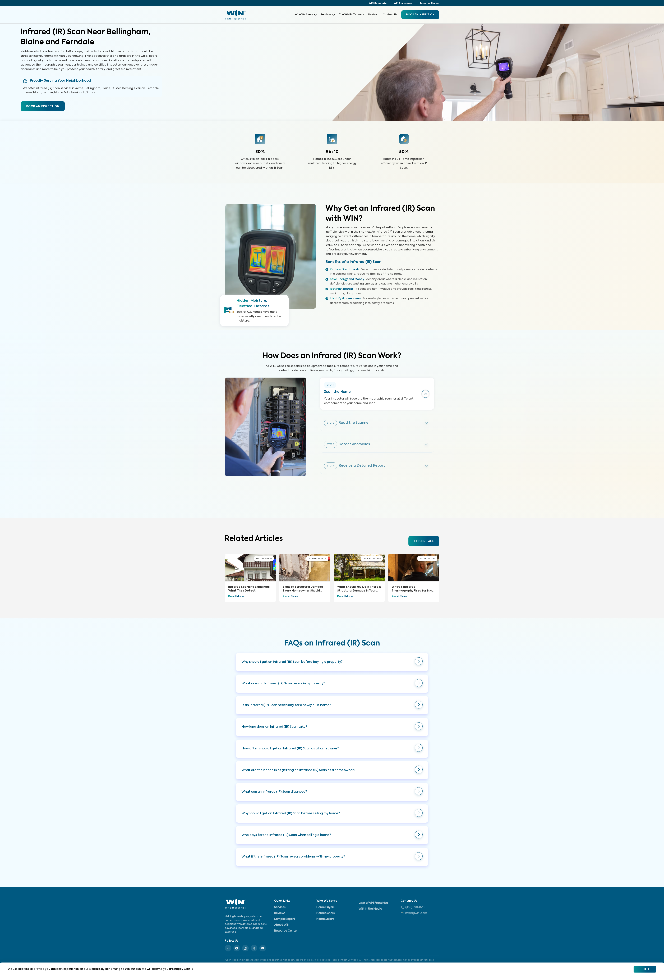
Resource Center (429, 3)
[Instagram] (245, 948)
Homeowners (325, 913)
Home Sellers (325, 919)
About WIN (281, 925)
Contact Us (390, 14)
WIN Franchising (403, 3)
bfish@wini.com (416, 913)
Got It (644, 969)
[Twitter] (254, 948)
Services (326, 14)
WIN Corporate (378, 3)
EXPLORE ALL (424, 541)
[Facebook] (236, 948)
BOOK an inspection (420, 14)
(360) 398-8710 (415, 907)
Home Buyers (325, 907)
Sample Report (284, 919)
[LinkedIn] (228, 948)
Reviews (373, 14)
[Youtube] (262, 948)
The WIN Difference (351, 14)
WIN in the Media (370, 909)
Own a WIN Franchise (373, 903)
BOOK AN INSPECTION (42, 106)
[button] (332, 662)
